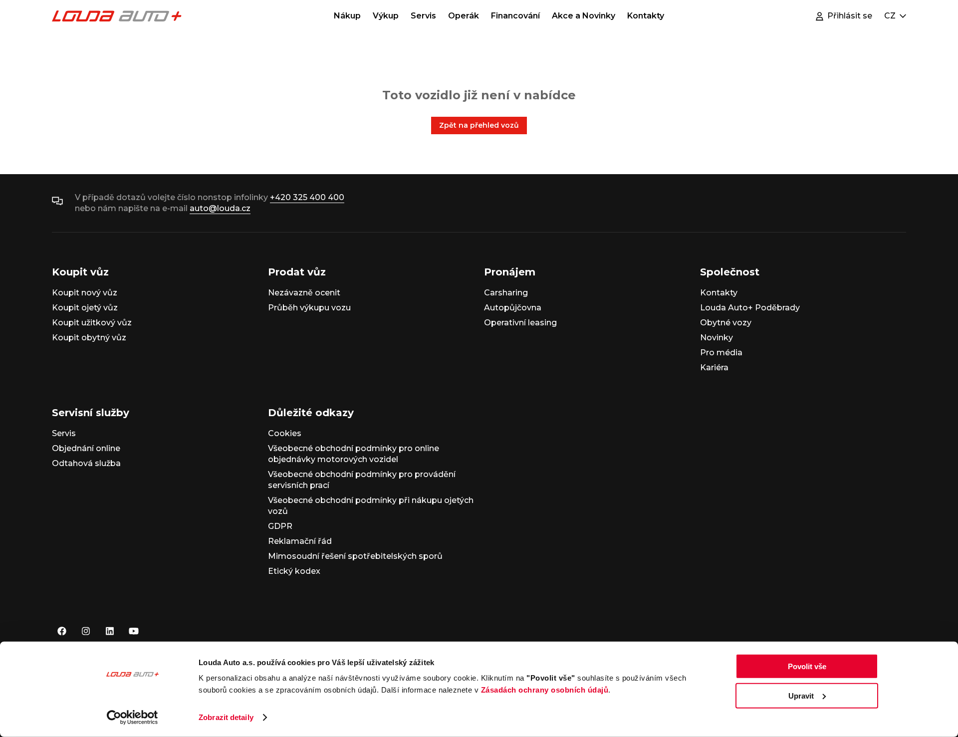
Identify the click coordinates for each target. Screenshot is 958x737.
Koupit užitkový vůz (92, 322)
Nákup (347, 15)
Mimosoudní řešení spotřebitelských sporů (355, 556)
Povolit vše (807, 666)
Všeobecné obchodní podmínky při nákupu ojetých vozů (371, 505)
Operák (463, 15)
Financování (515, 15)
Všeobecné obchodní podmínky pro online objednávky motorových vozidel (353, 454)
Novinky (716, 337)
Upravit (801, 695)
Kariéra (714, 367)
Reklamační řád (300, 541)
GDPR (280, 526)
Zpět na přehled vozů (479, 125)
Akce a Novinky (583, 15)
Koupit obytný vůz (89, 337)
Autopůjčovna (512, 307)
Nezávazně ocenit (304, 292)
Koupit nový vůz (84, 292)
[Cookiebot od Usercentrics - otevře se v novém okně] (132, 717)
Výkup (386, 15)
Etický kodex (294, 571)
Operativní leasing (520, 322)
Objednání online (86, 448)
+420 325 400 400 (307, 197)
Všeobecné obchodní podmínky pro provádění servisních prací (362, 480)
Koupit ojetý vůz (85, 307)
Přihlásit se (849, 15)
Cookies (284, 433)
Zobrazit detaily (226, 717)
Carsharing (506, 292)
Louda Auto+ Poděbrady (750, 307)
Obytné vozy (725, 322)
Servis (423, 15)
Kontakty (645, 15)
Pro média (721, 352)
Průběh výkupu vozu (309, 307)
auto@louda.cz (220, 208)
